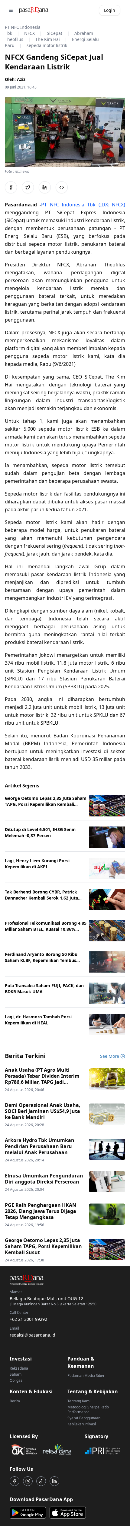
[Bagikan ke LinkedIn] (45, 187)
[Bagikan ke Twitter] (28, 187)
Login (109, 10)
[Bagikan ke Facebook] (11, 187)
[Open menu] (11, 10)
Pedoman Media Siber (86, 1375)
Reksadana (19, 1368)
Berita (15, 1401)
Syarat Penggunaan (83, 1418)
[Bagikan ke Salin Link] (62, 187)
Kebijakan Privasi (81, 1424)
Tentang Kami (78, 1401)
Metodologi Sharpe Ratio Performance (88, 1409)
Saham (15, 1374)
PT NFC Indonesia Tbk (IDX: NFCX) (83, 204)
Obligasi (16, 1380)
